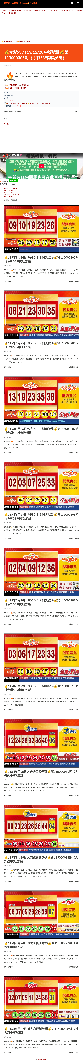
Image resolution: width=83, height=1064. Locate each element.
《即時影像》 (12, 13)
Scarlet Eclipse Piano (11, 194)
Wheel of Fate (8, 192)
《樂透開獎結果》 (40, 11)
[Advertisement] (41, 27)
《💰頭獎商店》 (24, 85)
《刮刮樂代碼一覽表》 (15, 11)
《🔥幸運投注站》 (11, 85)
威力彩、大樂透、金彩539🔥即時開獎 (20, 3)
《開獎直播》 (28, 11)
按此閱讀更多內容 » (74, 281)
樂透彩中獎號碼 (17, 111)
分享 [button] (76, 111)
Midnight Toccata (10, 188)
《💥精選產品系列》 (22, 42)
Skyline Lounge (9, 196)
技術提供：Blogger (42, 1059)
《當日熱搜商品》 (66, 11)
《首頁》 (3, 11)
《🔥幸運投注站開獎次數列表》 (15, 88)
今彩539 (11, 111)
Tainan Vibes (8, 190)
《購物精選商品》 (53, 11)
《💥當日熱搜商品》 (7, 42)
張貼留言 (6, 124)
